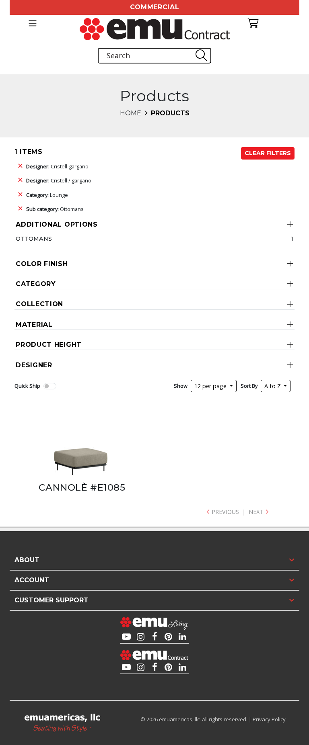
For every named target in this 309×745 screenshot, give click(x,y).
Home (130, 113)
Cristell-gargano (57, 166)
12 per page (211, 386)
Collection (39, 304)
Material (34, 324)
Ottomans (55, 209)
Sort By (249, 385)
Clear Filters (268, 153)
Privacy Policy (269, 719)
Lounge (47, 195)
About (26, 560)
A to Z (273, 386)
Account (31, 580)
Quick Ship (27, 385)
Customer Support (51, 600)
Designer (34, 365)
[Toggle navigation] (32, 23)
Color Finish (42, 264)
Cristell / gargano (58, 180)
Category (36, 284)
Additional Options (57, 224)
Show (180, 385)
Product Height (49, 344)
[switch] (49, 386)
